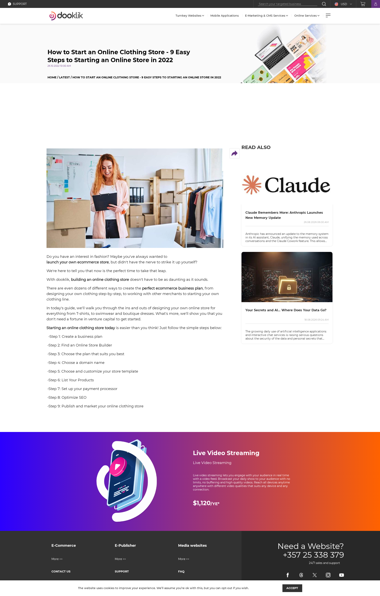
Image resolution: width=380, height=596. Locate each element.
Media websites (192, 545)
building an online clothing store (100, 279)
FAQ (181, 571)
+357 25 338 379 (313, 554)
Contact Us (60, 571)
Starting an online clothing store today (81, 328)
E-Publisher (125, 545)
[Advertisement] (190, 116)
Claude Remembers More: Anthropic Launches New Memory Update (284, 215)
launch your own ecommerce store (78, 262)
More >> (57, 559)
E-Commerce (63, 545)
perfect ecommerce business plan (172, 288)
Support (122, 571)
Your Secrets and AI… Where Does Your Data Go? (285, 310)
